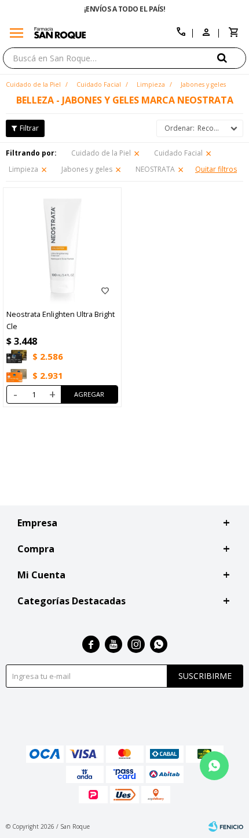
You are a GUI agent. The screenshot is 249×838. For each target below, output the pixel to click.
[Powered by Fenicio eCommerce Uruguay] (225, 826)
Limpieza (23, 169)
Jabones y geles (86, 169)
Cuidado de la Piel (101, 153)
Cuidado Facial (178, 153)
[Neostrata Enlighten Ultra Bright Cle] (62, 246)
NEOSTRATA (155, 169)
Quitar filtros (216, 169)
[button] (231, 57)
